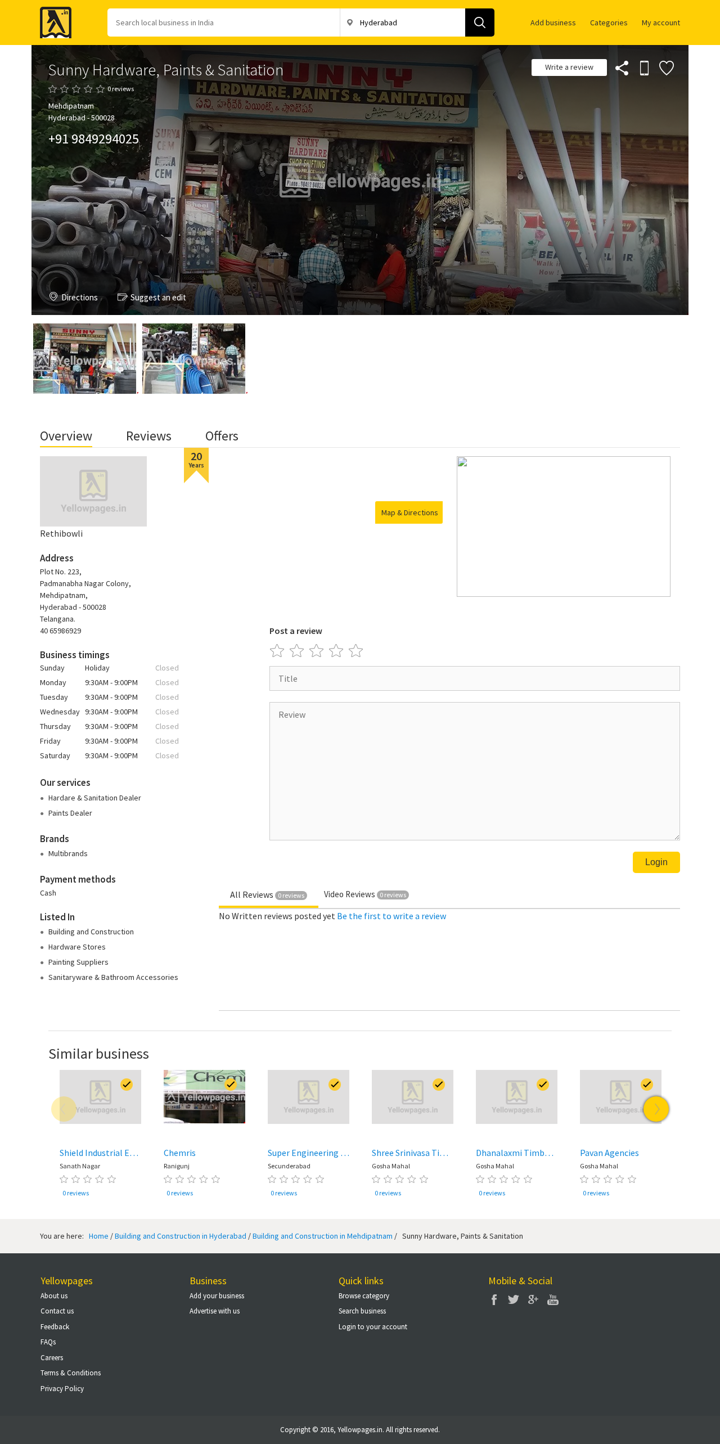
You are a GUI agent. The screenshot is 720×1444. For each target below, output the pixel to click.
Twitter (513, 1299)
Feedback (54, 1326)
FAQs (48, 1342)
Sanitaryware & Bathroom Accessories (113, 977)
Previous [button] (63, 1109)
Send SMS (643, 67)
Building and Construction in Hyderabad (180, 1236)
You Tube (553, 1299)
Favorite (666, 67)
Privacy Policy (62, 1388)
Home (99, 1236)
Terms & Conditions (70, 1373)
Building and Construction (91, 931)
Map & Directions (409, 512)
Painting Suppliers (78, 962)
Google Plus (533, 1299)
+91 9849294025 (93, 138)
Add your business (217, 1296)
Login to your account (373, 1326)
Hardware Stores (77, 947)
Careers (51, 1357)
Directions (79, 297)
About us (54, 1296)
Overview (66, 435)
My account (661, 22)
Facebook (494, 1299)
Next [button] (656, 1109)
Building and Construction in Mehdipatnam (323, 1236)
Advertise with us (215, 1311)
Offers (221, 435)
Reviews (149, 435)
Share (621, 67)
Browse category (364, 1296)
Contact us (57, 1311)
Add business (553, 22)
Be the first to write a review (391, 915)
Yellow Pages (52, 19)
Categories (609, 22)
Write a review (569, 67)
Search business (362, 1311)
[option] (100, 1136)
